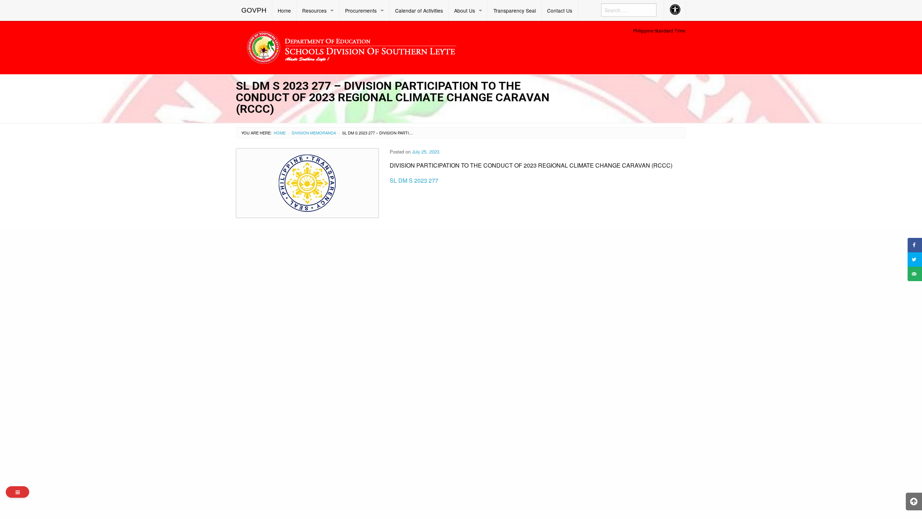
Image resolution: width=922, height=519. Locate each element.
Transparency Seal (514, 10)
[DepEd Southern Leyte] (403, 46)
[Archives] (17, 492)
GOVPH (254, 10)
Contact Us (559, 10)
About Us (464, 10)
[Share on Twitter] (915, 259)
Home (284, 10)
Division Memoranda (314, 133)
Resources (314, 10)
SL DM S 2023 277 (414, 180)
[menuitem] (254, 10)
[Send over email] (915, 274)
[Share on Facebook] (915, 245)
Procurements (361, 10)
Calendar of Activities (419, 10)
